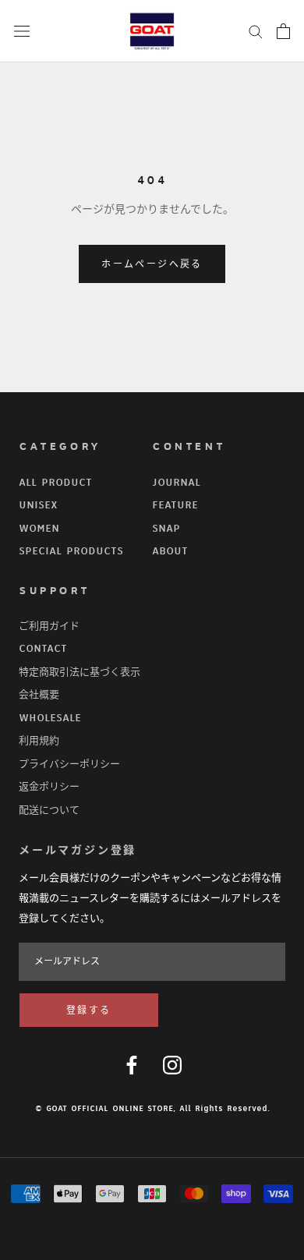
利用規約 (39, 740)
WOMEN (39, 528)
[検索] (256, 30)
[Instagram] (172, 1065)
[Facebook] (131, 1065)
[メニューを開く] (22, 31)
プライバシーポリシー (69, 764)
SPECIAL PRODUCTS (71, 551)
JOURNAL (176, 482)
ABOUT (170, 551)
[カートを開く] (283, 31)
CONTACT (43, 648)
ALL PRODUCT (55, 482)
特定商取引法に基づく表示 (79, 672)
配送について (49, 810)
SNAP (166, 528)
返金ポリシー (49, 786)
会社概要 (39, 694)
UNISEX (38, 505)
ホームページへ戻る (152, 265)
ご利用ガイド (49, 626)
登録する (88, 1011)
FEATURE (175, 505)
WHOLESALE (50, 718)
